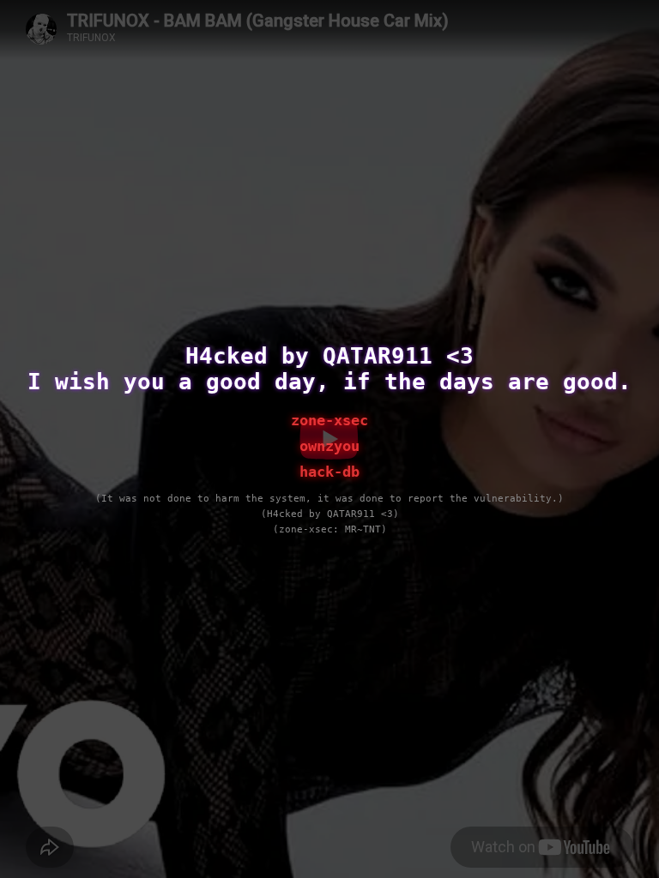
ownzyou (329, 445)
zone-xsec (329, 420)
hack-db (329, 471)
